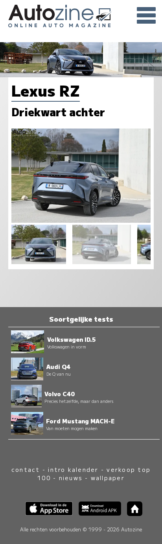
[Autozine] (81, 15)
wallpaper (108, 477)
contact (25, 469)
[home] (131, 513)
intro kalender (73, 469)
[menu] (146, 15)
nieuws (71, 477)
